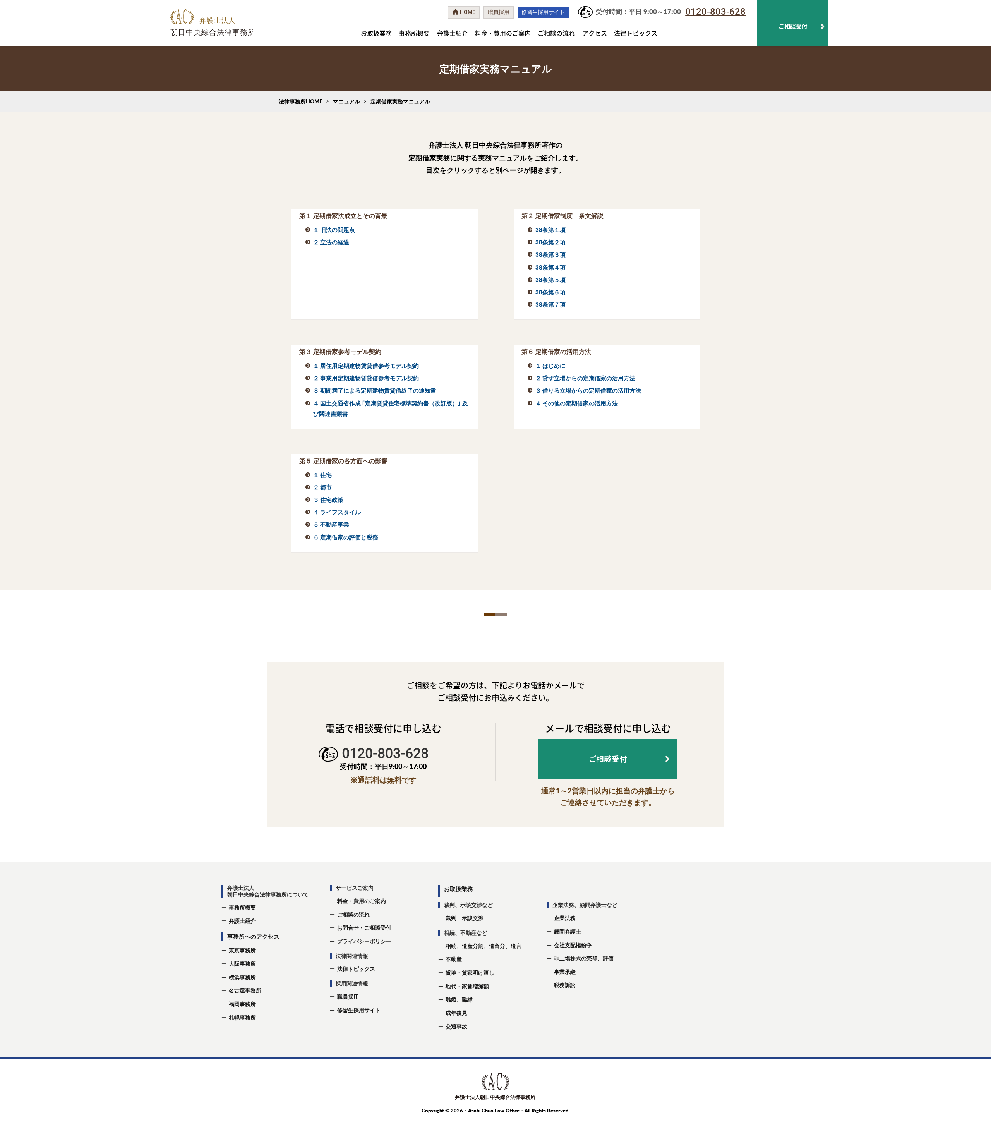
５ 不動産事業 (331, 524)
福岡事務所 (242, 1004)
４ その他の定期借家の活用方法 (576, 403)
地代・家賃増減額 (467, 986)
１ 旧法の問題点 (334, 229)
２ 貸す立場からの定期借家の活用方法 (585, 377)
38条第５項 (550, 279)
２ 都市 (322, 487)
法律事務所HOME (300, 101)
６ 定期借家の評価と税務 (345, 537)
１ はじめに (550, 365)
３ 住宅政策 (328, 499)
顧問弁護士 (567, 931)
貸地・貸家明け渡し (470, 972)
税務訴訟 (565, 985)
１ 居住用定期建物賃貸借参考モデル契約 (366, 365)
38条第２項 (550, 242)
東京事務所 (242, 950)
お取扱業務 (376, 33)
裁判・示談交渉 (464, 918)
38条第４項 (550, 267)
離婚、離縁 (459, 999)
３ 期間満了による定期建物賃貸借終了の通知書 (374, 390)
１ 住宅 (322, 474)
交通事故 (456, 1026)
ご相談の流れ (556, 33)
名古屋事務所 (245, 990)
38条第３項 (550, 254)
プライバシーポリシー (364, 941)
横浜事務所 (242, 977)
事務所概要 (414, 33)
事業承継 (565, 971)
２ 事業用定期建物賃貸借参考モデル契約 (366, 377)
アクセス (594, 33)
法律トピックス (635, 33)
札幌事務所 (242, 1017)
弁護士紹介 (452, 33)
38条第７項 (550, 304)
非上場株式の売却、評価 (584, 958)
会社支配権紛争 (573, 945)
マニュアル (346, 101)
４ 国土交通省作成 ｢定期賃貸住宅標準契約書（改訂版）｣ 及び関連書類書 (390, 408)
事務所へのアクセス (253, 936)
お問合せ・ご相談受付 (364, 927)
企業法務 (565, 918)
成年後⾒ (456, 1012)
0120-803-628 (715, 11)
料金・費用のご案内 (503, 33)
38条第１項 (550, 229)
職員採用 (348, 996)
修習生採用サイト (359, 1010)
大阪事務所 (242, 963)
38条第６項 (550, 291)
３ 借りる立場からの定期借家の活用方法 (588, 390)
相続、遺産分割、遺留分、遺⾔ (483, 945)
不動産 (454, 959)
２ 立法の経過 (331, 242)
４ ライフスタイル (337, 511)
